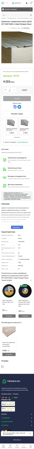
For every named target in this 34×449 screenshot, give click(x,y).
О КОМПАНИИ (5, 418)
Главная (3, 18)
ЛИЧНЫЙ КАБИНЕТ (7, 421)
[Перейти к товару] (17, 47)
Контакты (15, 393)
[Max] (15, 107)
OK (30, 433)
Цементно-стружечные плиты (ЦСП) (11, 152)
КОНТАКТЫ (4, 425)
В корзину (9, 316)
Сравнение (26, 28)
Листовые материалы (23, 18)
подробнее (16, 227)
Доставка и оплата (6, 393)
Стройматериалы (11, 18)
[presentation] (26, 280)
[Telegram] (19, 107)
